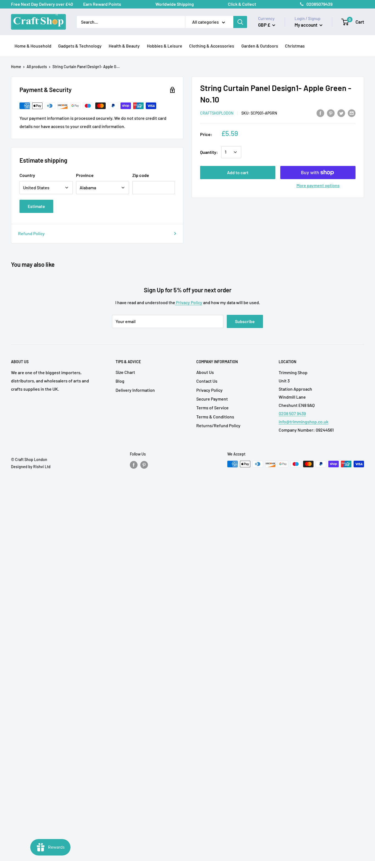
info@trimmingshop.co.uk (303, 421)
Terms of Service (212, 407)
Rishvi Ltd (42, 466)
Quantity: (209, 152)
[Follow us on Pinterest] (144, 464)
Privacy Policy (188, 302)
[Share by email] (352, 113)
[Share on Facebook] (320, 113)
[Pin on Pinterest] (331, 113)
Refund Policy (31, 233)
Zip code (140, 175)
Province (85, 175)
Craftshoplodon (216, 113)
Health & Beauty (124, 45)
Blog (120, 381)
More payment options (318, 185)
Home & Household (33, 45)
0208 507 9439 (292, 413)
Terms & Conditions (215, 416)
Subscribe (245, 321)
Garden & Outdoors (259, 45)
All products (37, 66)
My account (306, 24)
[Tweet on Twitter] (341, 113)
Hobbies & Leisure (164, 45)
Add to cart (237, 172)
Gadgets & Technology (80, 45)
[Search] (240, 22)
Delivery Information (135, 390)
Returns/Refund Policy (218, 425)
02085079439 (319, 4)
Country (27, 175)
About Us (205, 372)
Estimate (36, 206)
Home (16, 66)
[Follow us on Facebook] (134, 464)
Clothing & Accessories (211, 45)
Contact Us (206, 381)
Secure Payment (212, 398)
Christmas (295, 45)
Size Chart (125, 372)
